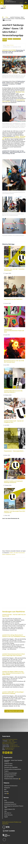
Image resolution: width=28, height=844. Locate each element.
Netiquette (7, 787)
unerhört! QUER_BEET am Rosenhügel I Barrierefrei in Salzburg (13, 692)
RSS (5, 789)
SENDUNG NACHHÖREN (9, 50)
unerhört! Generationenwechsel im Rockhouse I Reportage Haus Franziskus (13, 654)
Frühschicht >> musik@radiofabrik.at (10, 1)
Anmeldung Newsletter (10, 804)
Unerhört (4, 40)
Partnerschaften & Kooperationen (12, 769)
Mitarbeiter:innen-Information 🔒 (12, 779)
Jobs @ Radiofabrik (9, 777)
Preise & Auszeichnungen (10, 773)
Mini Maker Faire (20, 92)
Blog (7, 17)
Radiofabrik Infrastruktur (10, 775)
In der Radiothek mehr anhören (14, 711)
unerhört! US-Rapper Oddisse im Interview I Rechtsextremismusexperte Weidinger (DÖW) (13, 673)
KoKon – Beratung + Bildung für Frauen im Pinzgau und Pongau (13, 138)
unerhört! (10, 38)
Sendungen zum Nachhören (13, 611)
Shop (5, 800)
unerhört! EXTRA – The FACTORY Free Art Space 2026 (14, 615)
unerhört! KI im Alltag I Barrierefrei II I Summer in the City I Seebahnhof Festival (13, 635)
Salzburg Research (16, 38)
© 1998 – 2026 (10, 741)
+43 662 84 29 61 (13, 745)
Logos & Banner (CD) (9, 809)
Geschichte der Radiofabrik (11, 767)
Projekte (6, 771)
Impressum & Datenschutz (11, 786)
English (6, 817)
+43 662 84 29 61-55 (14, 746)
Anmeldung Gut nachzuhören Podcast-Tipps (14, 806)
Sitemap (6, 791)
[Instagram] (11, 752)
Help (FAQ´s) (7, 813)
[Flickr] (6, 752)
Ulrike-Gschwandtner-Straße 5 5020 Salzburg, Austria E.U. (9, 743)
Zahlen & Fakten (8, 765)
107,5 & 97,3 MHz (9, 749)
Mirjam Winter (10, 45)
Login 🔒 (6, 793)
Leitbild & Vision (8, 763)
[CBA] (3, 752)
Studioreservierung (9, 802)
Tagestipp (5, 38)
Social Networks (8, 815)
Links (5, 811)
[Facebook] (8, 752)
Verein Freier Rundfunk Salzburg (9, 739)
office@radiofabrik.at (9, 748)
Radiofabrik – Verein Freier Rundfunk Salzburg (13, 761)
